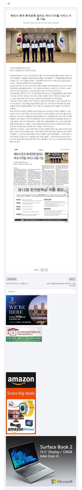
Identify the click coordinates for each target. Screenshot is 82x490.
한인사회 (56, 23)
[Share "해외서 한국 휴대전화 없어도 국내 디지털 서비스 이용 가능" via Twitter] (46, 270)
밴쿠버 (50, 23)
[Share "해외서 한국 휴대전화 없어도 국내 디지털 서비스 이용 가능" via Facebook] (42, 270)
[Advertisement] (41, 242)
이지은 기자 (33, 23)
